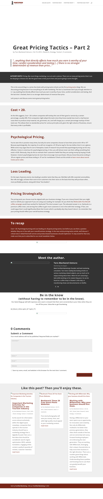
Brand (14, 413)
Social (55, 409)
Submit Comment (84, 375)
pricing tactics (72, 87)
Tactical (59, 52)
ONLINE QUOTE (46, 3)
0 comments (67, 52)
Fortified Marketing (21, 486)
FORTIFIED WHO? (57, 3)
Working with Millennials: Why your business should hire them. (80, 403)
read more (16, 452)
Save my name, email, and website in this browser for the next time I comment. (40, 370)
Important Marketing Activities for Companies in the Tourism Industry (22, 406)
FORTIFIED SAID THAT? (83, 3)
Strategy (53, 52)
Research (46, 52)
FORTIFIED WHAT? (69, 3)
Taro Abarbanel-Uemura (23, 52)
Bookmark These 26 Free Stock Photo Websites (50, 402)
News (78, 411)
